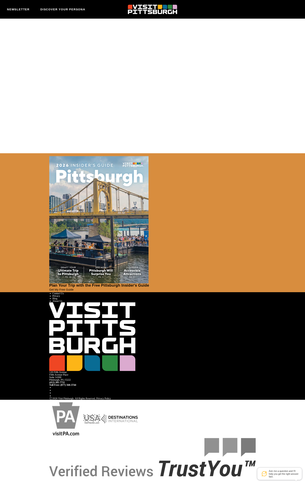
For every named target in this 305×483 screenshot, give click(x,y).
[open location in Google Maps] (68, 86)
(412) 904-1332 (59, 99)
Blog (54, 298)
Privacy (56, 296)
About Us (57, 301)
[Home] (152, 9)
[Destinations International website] (119, 418)
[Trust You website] (152, 457)
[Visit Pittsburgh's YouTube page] (53, 392)
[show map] (56, 80)
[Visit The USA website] (91, 418)
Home (60, 32)
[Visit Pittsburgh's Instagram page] (53, 390)
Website (53, 45)
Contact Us (58, 293)
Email (61, 45)
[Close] (8, 154)
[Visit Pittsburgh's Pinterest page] (53, 395)
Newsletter (18, 9)
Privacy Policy (103, 398)
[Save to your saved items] (51, 80)
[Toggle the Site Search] (287, 9)
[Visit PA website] (66, 418)
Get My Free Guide (61, 289)
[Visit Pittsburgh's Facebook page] (53, 387)
